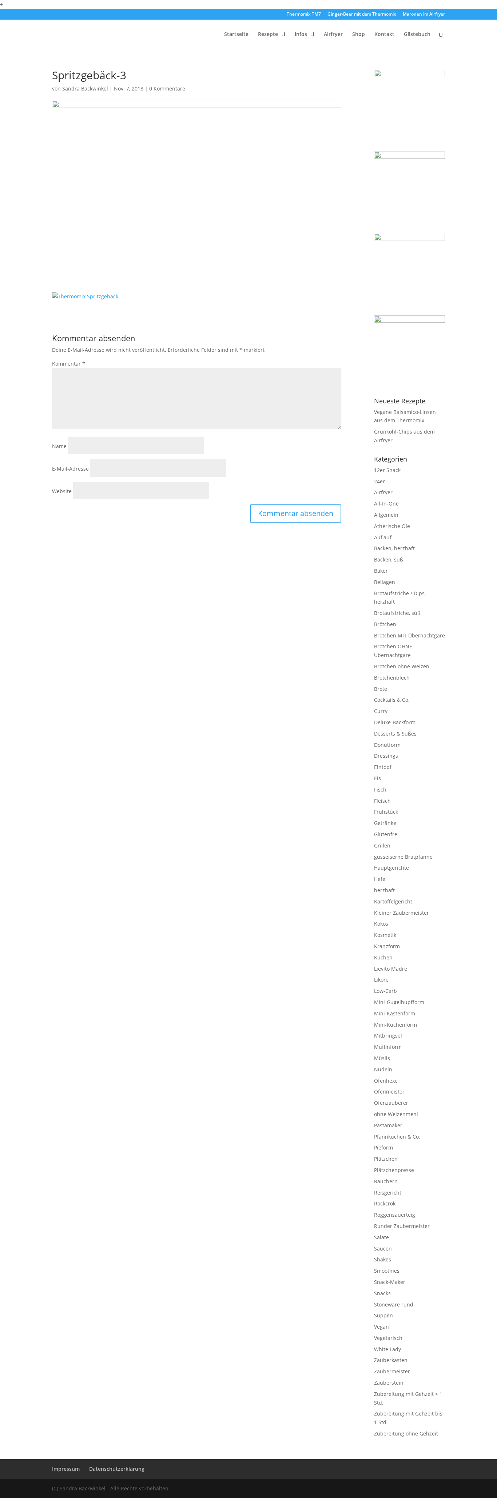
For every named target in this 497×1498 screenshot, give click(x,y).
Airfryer (333, 34)
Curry (380, 711)
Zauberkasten (390, 1360)
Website (62, 491)
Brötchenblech (392, 677)
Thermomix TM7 (304, 14)
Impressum (66, 1468)
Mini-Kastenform (394, 1013)
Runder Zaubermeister (402, 1226)
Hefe (379, 878)
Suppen (383, 1315)
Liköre (381, 979)
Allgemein (386, 514)
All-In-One (386, 503)
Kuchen (383, 957)
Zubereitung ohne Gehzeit (406, 1433)
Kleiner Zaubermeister (401, 912)
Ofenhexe (386, 1080)
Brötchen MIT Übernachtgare (409, 635)
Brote (380, 688)
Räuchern (386, 1181)
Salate (381, 1237)
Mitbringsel (388, 1035)
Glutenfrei (386, 834)
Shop (358, 34)
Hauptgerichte (391, 867)
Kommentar (68, 363)
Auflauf (382, 537)
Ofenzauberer (391, 1102)
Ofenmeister (389, 1091)
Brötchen (385, 624)
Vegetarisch (388, 1337)
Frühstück (386, 811)
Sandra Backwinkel (85, 88)
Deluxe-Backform (395, 722)
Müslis (382, 1058)
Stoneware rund (393, 1304)
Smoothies (386, 1270)
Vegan (381, 1326)
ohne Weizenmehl (396, 1114)
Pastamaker (388, 1125)
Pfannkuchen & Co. (397, 1136)
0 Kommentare (167, 88)
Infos (301, 34)
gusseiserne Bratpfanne (403, 856)
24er (379, 481)
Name (59, 446)
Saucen (383, 1248)
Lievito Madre (390, 968)
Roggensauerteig (394, 1214)
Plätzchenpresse (394, 1170)
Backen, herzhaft (394, 548)
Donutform (387, 744)
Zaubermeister (392, 1371)
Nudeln (383, 1069)
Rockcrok (384, 1203)
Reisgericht (387, 1192)
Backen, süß (388, 559)
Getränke (385, 823)
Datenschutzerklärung (116, 1468)
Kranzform (387, 946)
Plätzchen (386, 1158)
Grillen (382, 845)
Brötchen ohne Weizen (401, 666)
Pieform (383, 1147)
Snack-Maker (389, 1281)
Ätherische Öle (392, 526)
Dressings (386, 755)
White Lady (387, 1349)
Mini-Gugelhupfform (399, 1002)
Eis (377, 778)
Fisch (380, 789)
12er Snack (387, 470)
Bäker (381, 570)
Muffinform (388, 1046)
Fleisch (382, 800)
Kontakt (384, 34)
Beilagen (384, 582)
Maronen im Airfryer (424, 14)
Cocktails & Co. (392, 699)
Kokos (381, 923)
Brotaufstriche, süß (397, 612)
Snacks (382, 1293)
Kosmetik (385, 934)
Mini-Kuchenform (395, 1024)
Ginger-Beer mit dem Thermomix (361, 14)
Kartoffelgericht (393, 901)
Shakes (382, 1259)
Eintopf (382, 767)
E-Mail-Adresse (70, 468)
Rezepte (268, 34)
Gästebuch (417, 34)
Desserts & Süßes (395, 733)
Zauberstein (388, 1382)
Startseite (236, 34)
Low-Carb (385, 990)
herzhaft (384, 890)
